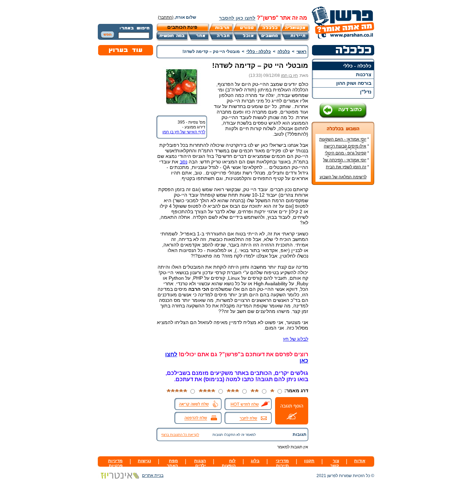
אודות (359, 460)
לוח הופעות (229, 463)
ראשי (301, 51)
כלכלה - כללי (357, 66)
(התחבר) (165, 17)
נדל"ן (365, 92)
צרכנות (363, 74)
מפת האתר (172, 463)
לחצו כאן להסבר (237, 18)
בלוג (255, 460)
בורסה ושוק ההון (353, 83)
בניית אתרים (152, 475)
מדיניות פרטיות (115, 463)
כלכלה (283, 51)
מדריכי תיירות (282, 463)
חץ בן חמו (289, 75)
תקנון (309, 460)
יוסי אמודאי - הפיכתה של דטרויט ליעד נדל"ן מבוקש (346, 162)
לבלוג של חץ (295, 339)
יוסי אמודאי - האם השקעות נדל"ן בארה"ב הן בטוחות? (344, 141)
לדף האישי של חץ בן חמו (183, 131)
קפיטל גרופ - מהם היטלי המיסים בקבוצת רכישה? (347, 155)
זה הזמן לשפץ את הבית (346, 166)
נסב (183, 161)
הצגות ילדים (200, 463)
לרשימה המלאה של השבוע (343, 176)
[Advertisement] (343, 293)
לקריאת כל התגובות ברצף (180, 435)
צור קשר (334, 463)
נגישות (144, 460)
